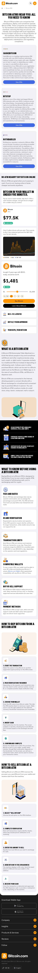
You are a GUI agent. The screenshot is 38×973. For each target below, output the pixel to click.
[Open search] (30, 3)
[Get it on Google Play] (19, 906)
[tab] (6, 296)
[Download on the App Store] (19, 912)
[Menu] (34, 3)
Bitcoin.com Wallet (14, 571)
